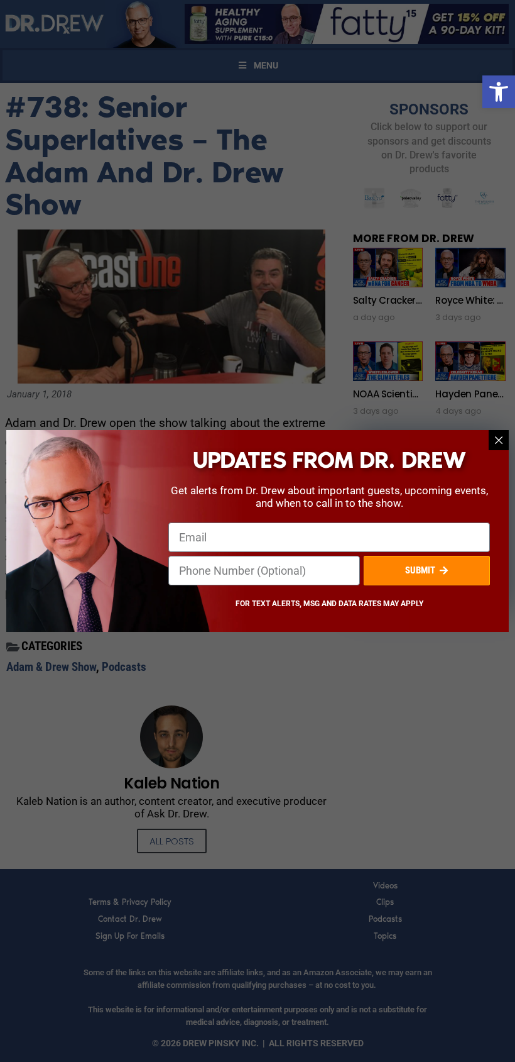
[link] (498, 91)
